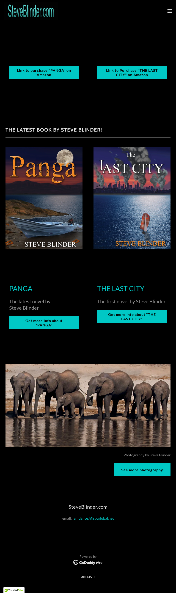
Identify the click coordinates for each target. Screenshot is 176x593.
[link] (31, 11)
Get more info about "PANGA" (44, 322)
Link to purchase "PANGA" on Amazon (44, 72)
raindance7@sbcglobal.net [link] (93, 518)
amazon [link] (88, 576)
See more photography (142, 470)
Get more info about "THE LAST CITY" (132, 316)
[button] (169, 11)
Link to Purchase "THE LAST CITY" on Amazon (132, 72)
